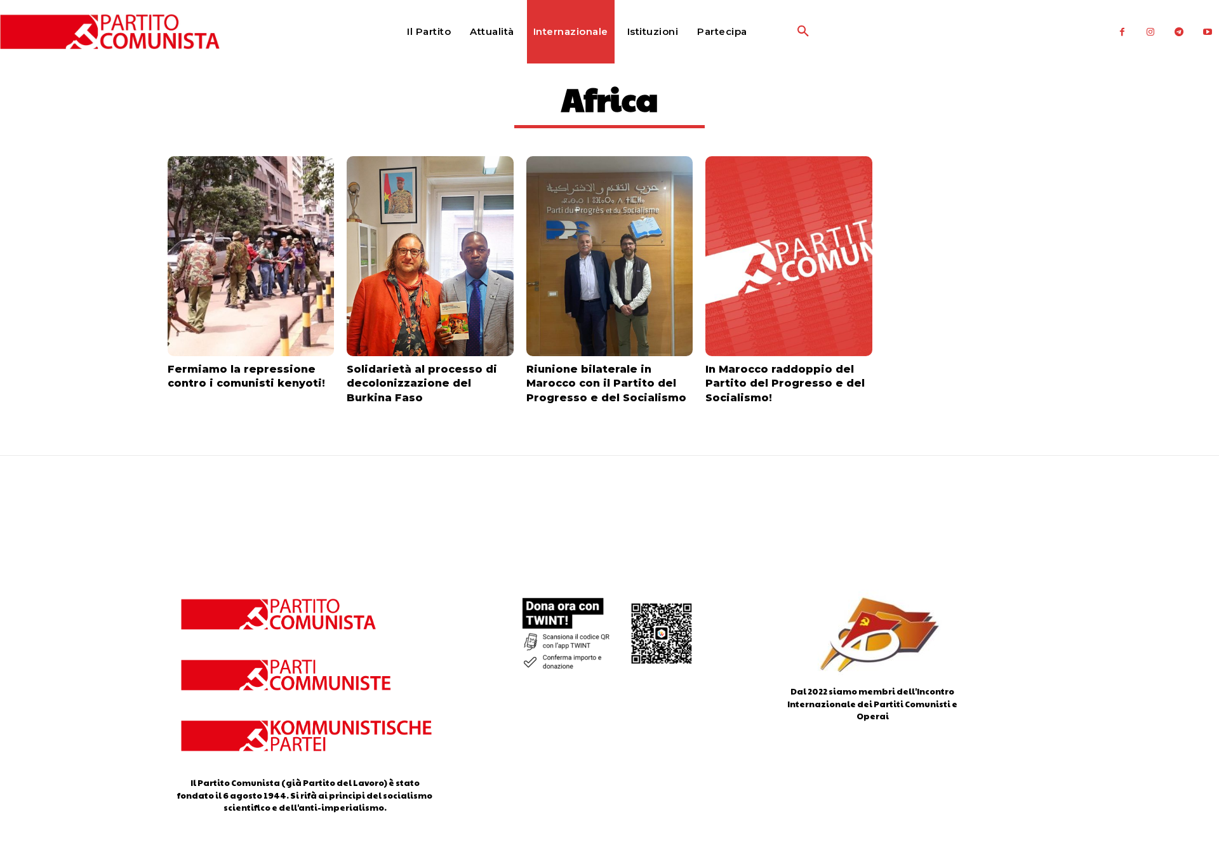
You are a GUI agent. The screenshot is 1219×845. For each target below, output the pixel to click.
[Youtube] (1208, 32)
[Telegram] (1179, 32)
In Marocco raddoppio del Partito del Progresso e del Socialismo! (785, 383)
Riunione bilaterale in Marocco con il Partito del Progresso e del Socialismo (606, 383)
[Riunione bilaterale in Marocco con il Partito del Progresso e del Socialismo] (609, 256)
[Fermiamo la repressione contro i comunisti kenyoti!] (251, 256)
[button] (772, 31)
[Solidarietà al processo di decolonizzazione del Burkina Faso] (430, 256)
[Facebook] (1122, 32)
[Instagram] (1151, 32)
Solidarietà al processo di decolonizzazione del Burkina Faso (422, 383)
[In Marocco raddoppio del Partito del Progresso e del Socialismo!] (788, 256)
